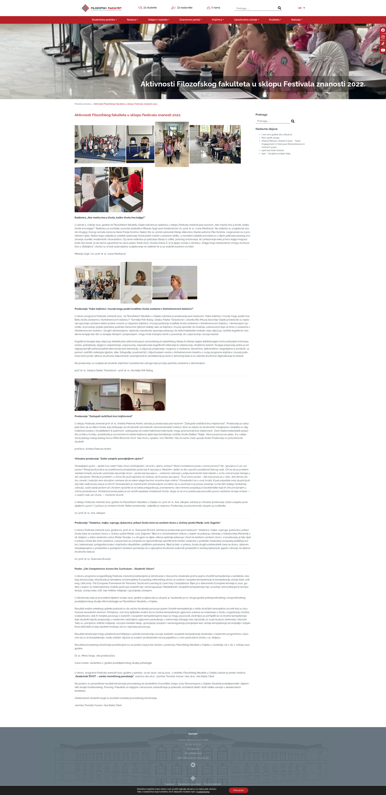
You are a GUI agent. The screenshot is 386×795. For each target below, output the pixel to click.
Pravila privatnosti (212, 784)
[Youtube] (383, 50)
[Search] (279, 8)
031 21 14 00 (195, 744)
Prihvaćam (238, 790)
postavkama (203, 791)
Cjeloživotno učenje (245, 19)
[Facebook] (383, 30)
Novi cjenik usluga (270, 138)
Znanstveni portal (189, 19)
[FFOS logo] (101, 7)
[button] (301, 8)
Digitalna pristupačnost (189, 784)
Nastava (131, 19)
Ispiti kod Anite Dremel (273, 150)
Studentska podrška (103, 19)
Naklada (296, 19)
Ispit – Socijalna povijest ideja (276, 153)
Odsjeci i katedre (158, 19)
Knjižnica (217, 19)
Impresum (170, 784)
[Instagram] (383, 37)
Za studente (150, 7)
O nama (215, 7)
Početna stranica (83, 104)
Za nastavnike (184, 7)
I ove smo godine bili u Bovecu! (277, 134)
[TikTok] (383, 43)
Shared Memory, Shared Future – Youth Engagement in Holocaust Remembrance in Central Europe (283, 144)
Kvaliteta (274, 19)
